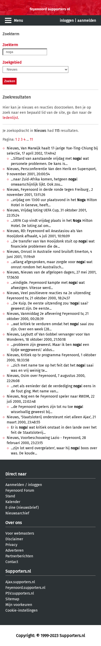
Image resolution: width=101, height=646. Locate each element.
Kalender (12, 502)
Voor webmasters (19, 533)
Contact (11, 562)
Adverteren (14, 550)
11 (31, 139)
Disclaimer (14, 539)
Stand (10, 496)
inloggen (67, 20)
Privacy (11, 545)
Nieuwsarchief (17, 513)
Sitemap (12, 599)
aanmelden (86, 20)
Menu (18, 20)
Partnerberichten (19, 556)
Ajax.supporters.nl (20, 582)
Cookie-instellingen (21, 610)
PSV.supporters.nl (19, 593)
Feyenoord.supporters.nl (25, 588)
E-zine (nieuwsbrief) (22, 507)
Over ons (13, 522)
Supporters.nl (18, 571)
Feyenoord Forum (19, 490)
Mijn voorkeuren (18, 605)
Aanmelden (14, 485)
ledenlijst (10, 118)
